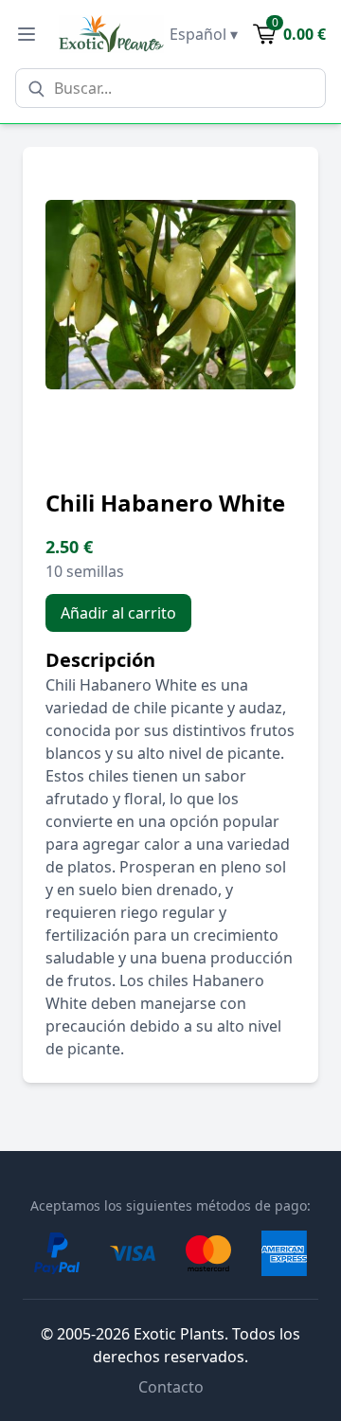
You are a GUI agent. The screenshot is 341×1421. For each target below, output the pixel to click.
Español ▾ (204, 34)
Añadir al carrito (118, 613)
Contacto (171, 1386)
